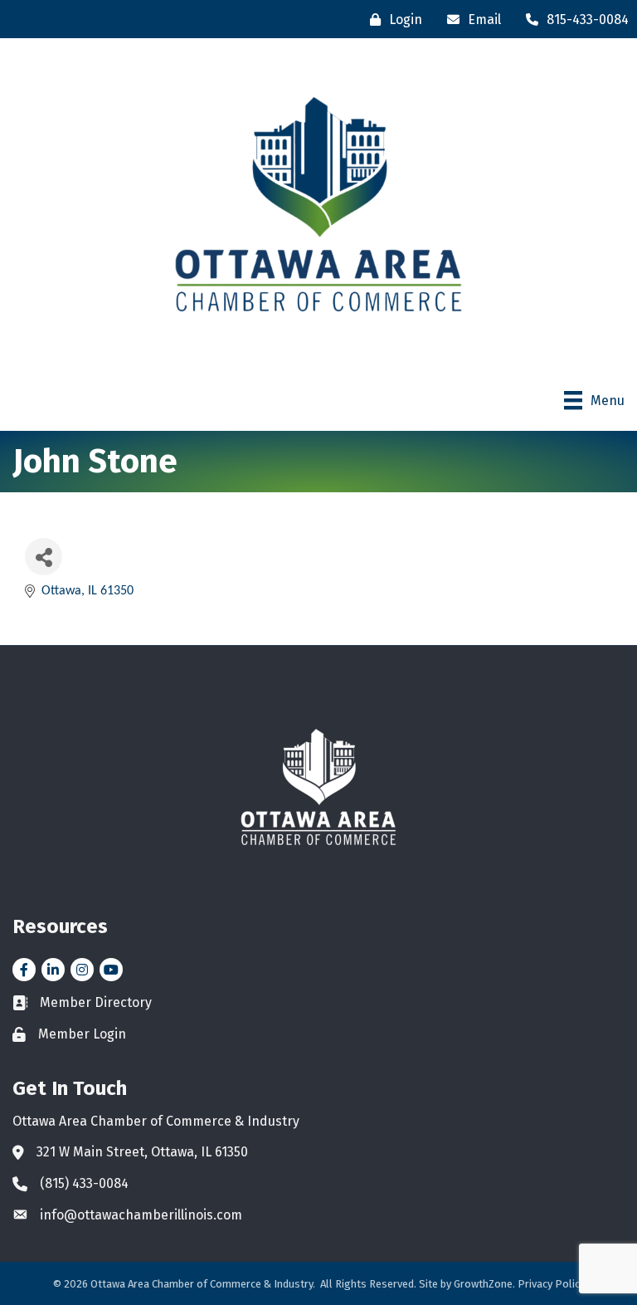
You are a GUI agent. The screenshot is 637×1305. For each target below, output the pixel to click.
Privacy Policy (551, 1284)
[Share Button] (43, 556)
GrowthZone (483, 1284)
